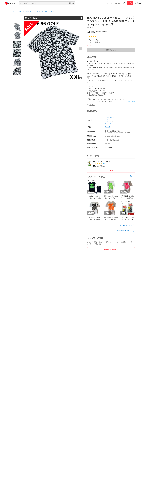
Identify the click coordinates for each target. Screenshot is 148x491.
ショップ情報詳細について (123, 231)
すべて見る (128, 176)
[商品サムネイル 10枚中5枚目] (17, 62)
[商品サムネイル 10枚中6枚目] (17, 71)
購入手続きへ (110, 50)
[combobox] (47, 3)
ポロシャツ (52, 11)
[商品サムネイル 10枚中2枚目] (17, 36)
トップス (44, 11)
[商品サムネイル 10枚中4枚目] (17, 53)
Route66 (21, 11)
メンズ (38, 11)
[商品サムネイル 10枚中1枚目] (17, 27)
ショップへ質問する (111, 249)
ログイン (109, 3)
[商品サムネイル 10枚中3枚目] (17, 44)
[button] (69, 3)
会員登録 (117, 3)
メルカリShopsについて (124, 225)
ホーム (15, 11)
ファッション (30, 11)
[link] (130, 176)
